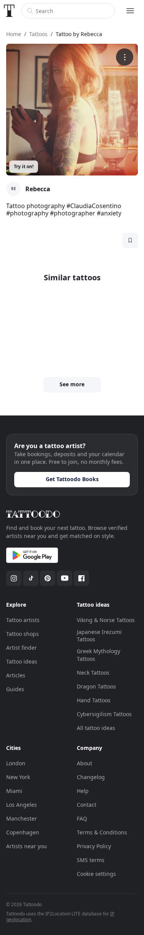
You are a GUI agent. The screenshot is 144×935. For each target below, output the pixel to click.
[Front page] (9, 11)
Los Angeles (21, 804)
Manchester (21, 818)
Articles (15, 675)
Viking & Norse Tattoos (106, 620)
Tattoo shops (22, 633)
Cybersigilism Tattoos (104, 714)
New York (18, 777)
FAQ (82, 818)
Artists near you (26, 846)
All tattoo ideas (96, 727)
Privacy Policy (94, 846)
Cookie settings (96, 873)
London (15, 763)
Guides (15, 689)
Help (83, 790)
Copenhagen (22, 832)
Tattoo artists (23, 620)
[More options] (124, 57)
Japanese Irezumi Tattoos (99, 635)
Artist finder (21, 647)
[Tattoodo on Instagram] (14, 578)
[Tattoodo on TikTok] (30, 578)
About (84, 763)
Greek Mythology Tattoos (98, 654)
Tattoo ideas (21, 661)
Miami (14, 790)
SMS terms (90, 860)
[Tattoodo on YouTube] (64, 578)
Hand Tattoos (94, 700)
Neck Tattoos (93, 672)
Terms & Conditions (102, 832)
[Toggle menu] (130, 11)
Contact (86, 804)
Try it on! (23, 166)
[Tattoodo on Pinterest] (47, 578)
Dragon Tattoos (96, 686)
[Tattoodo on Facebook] (81, 578)
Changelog (91, 777)
